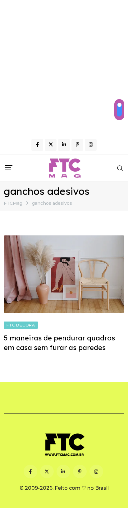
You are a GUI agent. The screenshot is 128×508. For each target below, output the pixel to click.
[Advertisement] (64, 67)
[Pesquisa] (120, 168)
